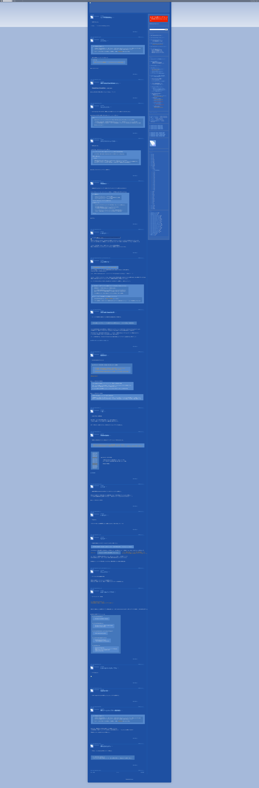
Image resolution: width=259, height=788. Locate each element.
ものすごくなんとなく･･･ (155, 116)
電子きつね (153, 235)
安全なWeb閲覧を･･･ (155, 61)
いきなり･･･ (104, 233)
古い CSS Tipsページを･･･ (156, 48)
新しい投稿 (93, 772)
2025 (152, 155)
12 (152, 166)
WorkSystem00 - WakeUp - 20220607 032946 (158, 135)
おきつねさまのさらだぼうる (156, 224)
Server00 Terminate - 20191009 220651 (157, 128)
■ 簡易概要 (93, 472)
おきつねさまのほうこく (97, 351)
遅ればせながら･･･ (106, 746)
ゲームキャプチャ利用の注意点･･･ (159, 73)
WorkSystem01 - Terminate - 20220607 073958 (158, 134)
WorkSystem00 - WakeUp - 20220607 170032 (158, 132)
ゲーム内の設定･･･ (157, 79)
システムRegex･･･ (158, 103)
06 (152, 197)
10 (152, 191)
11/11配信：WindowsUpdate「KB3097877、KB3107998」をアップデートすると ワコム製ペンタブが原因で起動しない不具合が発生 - (109, 369)
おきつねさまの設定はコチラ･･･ (158, 69)
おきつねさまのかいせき (155, 217)
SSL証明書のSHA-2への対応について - (105, 267)
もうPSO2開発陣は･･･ (107, 17)
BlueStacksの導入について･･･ (157, 86)
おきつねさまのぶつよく (155, 229)
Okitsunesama (96, 16)
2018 (152, 161)
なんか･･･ (103, 538)
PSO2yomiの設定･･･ (158, 102)
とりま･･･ (103, 487)
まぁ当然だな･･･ (105, 262)
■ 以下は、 (93, 218)
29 (153, 169)
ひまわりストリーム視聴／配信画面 (158, 76)
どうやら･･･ (104, 41)
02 (153, 189)
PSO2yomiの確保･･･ (158, 98)
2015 (152, 165)
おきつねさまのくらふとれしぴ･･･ (157, 43)
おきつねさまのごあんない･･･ (157, 39)
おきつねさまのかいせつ (97, 180)
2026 (152, 154)
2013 (152, 207)
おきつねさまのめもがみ (155, 231)
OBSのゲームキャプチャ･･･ (157, 72)
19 (153, 176)
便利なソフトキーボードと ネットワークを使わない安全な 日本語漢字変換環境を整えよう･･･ (160, 89)
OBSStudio (120, 51)
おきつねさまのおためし (155, 216)
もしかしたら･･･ (106, 107)
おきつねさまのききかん (97, 309)
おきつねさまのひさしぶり (97, 588)
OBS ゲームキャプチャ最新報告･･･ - (109, 62)
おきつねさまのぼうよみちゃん (160, 95)
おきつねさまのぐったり (97, 534)
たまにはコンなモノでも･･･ (109, 668)
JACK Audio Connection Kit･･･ (108, 312)
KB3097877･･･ (104, 355)
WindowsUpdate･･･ (105, 435)
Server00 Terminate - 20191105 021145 (157, 126)
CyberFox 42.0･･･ (105, 691)
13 (153, 178)
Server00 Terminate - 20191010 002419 (157, 127)
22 (153, 174)
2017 (152, 162)
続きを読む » (135, 31)
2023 (152, 158)
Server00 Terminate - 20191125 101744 (157, 125)
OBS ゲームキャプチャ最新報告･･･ (111, 710)
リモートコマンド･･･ (158, 105)
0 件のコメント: (141, 79)
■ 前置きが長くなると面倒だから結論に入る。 (100, 340)
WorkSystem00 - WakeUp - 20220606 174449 (158, 136)
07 (153, 185)
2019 (152, 159)
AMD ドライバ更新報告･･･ (155, 117)
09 (152, 193)
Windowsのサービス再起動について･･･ (158, 59)
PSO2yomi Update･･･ (158, 100)
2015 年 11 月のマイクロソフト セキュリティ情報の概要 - (109, 444)
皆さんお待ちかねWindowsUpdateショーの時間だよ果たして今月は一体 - (118, 445)
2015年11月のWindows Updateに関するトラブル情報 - (112, 371)
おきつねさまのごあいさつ (156, 222)
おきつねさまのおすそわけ (97, 257)
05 (152, 198)
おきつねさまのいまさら (97, 743)
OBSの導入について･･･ (155, 67)
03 (153, 188)
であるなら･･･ (153, 119)
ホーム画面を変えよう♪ (157, 91)
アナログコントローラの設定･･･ (159, 81)
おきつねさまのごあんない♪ (156, 223)
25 (153, 173)
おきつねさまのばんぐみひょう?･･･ (158, 37)
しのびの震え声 (153, 233)
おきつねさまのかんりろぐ (156, 219)
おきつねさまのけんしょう (156, 221)
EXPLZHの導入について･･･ (156, 65)
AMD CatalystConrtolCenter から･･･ (110, 83)
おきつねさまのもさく (155, 232)
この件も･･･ (153, 118)
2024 (152, 157)
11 (152, 167)
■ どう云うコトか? (94, 68)
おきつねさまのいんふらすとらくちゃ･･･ (159, 46)
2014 (152, 205)
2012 (152, 208)
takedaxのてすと (154, 214)
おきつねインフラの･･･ (108, 592)
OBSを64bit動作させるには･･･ (158, 71)
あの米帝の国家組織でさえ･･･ (156, 120)
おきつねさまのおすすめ (97, 706)
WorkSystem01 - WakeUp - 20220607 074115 (157, 133)
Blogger (131, 779)
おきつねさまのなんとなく (97, 103)
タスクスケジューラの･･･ (108, 141)
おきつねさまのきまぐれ (155, 220)
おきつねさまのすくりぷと (156, 225)
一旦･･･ (103, 411)
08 (153, 184)
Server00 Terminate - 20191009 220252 (157, 128)
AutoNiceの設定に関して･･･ (158, 84)
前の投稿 (142, 772)
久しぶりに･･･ (105, 572)
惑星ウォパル (153, 234)
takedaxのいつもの (154, 212)
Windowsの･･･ (104, 183)
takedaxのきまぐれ (154, 213)
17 (153, 177)
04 (153, 187)
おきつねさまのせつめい (155, 226)
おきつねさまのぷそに (155, 230)
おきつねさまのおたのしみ (156, 215)
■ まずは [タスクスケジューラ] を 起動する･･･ (101, 169)
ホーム (118, 772)
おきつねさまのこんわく (97, 79)
